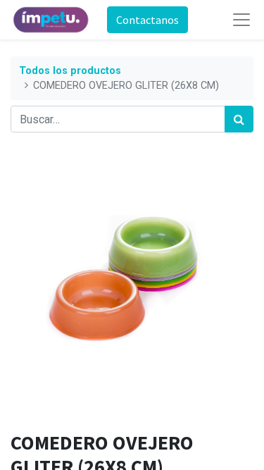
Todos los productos (70, 71)
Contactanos (147, 20)
